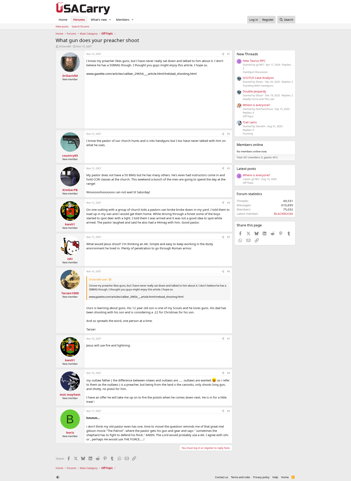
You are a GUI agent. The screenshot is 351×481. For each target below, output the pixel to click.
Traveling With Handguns (258, 85)
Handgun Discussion (255, 72)
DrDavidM (65, 46)
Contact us (221, 477)
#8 (228, 373)
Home (63, 19)
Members (122, 19)
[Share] (223, 54)
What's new (99, 19)
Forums (79, 19)
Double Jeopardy (254, 91)
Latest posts (246, 168)
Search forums (80, 26)
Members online (250, 144)
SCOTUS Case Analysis (258, 78)
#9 (228, 411)
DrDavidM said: (98, 279)
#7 (228, 338)
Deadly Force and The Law (258, 99)
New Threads (247, 54)
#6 (228, 271)
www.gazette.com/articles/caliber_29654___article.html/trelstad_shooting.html (141, 74)
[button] (110, 19)
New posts (62, 26)
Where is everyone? (256, 105)
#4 (228, 202)
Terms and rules (240, 477)
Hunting (248, 133)
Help (275, 477)
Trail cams (250, 122)
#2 (228, 134)
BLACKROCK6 (283, 214)
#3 (228, 168)
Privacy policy (261, 477)
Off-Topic (248, 116)
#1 (228, 54)
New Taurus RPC (254, 61)
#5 (228, 237)
